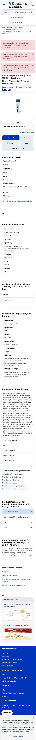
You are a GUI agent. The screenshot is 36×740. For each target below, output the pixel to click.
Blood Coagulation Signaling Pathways (17, 625)
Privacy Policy (8, 729)
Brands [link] (3, 675)
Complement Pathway (9, 575)
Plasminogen (18, 27)
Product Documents (24, 87)
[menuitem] (3, 28)
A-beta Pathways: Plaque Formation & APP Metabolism (17, 605)
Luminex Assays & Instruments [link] (11, 659)
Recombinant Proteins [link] (9, 663)
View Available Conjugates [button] (14, 126)
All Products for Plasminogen (12, 474)
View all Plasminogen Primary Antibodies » (17, 201)
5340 (5, 455)
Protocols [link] (4, 696)
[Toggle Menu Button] (4, 5)
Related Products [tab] (18, 148)
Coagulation (6, 572)
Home (3, 27)
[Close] (32, 43)
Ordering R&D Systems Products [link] (12, 693)
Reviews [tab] (27, 138)
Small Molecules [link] (7, 666)
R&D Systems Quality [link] (8, 681)
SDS (5, 528)
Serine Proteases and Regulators (13, 585)
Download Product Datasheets (17, 517)
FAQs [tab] (26, 143)
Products (9, 27)
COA (5, 523)
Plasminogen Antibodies (10, 29)
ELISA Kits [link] (5, 656)
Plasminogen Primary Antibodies (13, 486)
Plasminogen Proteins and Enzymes (14, 489)
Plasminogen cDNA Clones (11, 477)
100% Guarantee (28, 132)
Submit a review (7, 87)
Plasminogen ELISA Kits (10, 480)
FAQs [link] (3, 690)
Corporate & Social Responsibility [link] (13, 678)
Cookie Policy (20, 729)
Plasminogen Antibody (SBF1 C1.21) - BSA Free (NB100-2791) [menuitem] (16, 32)
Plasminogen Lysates (9, 483)
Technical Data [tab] (11, 138)
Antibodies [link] (5, 653)
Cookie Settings (18, 736)
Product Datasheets (11, 511)
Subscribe (7, 713)
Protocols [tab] (10, 143)
